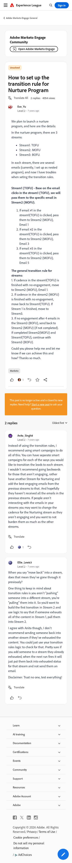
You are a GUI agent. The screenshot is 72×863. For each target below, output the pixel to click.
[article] (36, 491)
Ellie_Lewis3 (24, 562)
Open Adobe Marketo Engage (36, 49)
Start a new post (41, 404)
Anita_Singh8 (25, 435)
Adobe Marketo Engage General (21, 17)
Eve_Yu (21, 106)
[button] (21, 98)
